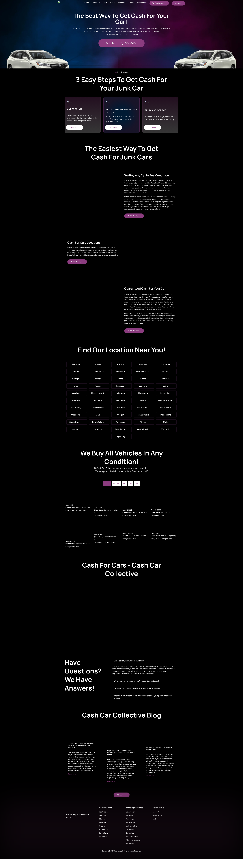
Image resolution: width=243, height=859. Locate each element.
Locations (122, 2)
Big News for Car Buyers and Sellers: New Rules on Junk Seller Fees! (121, 753)
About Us (96, 2)
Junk (124, 483)
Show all (107, 483)
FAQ (131, 2)
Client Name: (70, 507)
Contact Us (142, 2)
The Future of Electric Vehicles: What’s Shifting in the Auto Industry (81, 745)
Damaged (116, 483)
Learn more (72, 774)
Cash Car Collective (133, 294)
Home (86, 2)
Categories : (70, 510)
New (130, 483)
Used (137, 483)
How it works (109, 2)
